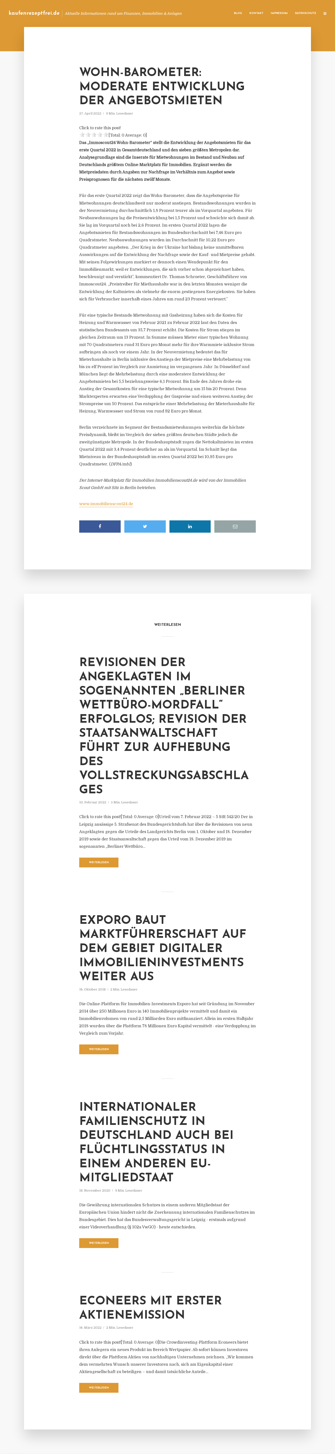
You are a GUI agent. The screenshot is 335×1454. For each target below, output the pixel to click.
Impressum (279, 13)
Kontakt (256, 13)
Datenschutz (305, 13)
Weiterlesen (99, 862)
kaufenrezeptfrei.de (34, 13)
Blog (238, 13)
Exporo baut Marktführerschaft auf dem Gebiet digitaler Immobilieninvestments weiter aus (162, 949)
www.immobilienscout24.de (106, 504)
